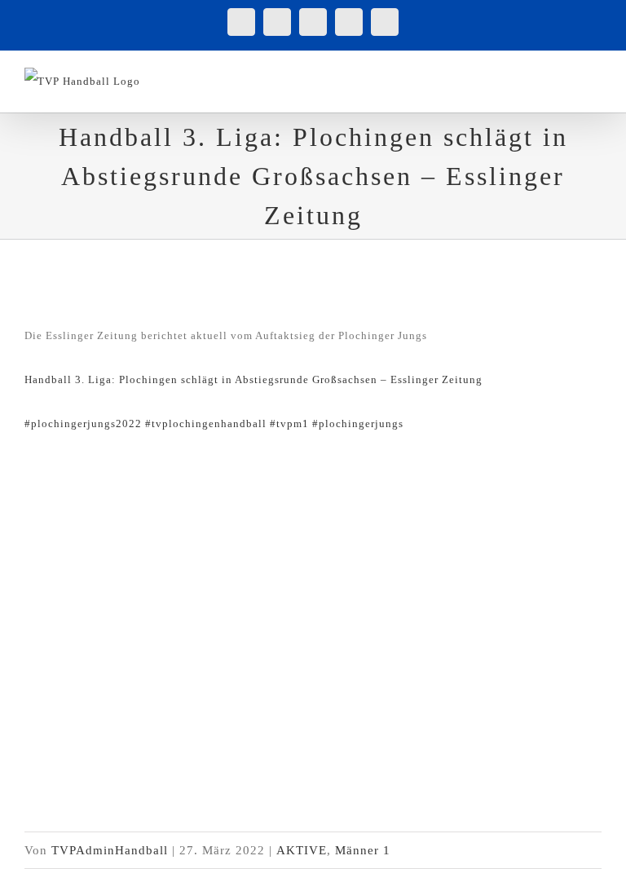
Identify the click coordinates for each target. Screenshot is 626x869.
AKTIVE (301, 850)
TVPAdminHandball (109, 850)
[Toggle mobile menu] (595, 76)
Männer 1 (362, 850)
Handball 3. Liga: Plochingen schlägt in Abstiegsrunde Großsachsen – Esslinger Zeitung (253, 379)
